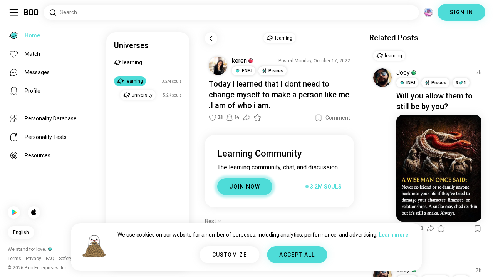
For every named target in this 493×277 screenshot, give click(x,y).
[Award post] (257, 118)
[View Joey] (382, 77)
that (271, 83)
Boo (31, 12)
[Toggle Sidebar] (13, 12)
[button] (250, 60)
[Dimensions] (428, 12)
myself (248, 94)
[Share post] (246, 118)
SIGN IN (461, 12)
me (344, 94)
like (331, 94)
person (310, 94)
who (244, 105)
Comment (337, 118)
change (222, 94)
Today (220, 83)
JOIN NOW (245, 187)
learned (249, 83)
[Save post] (318, 118)
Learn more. (394, 235)
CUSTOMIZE (229, 255)
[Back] (211, 38)
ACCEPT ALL (297, 255)
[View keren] (218, 66)
